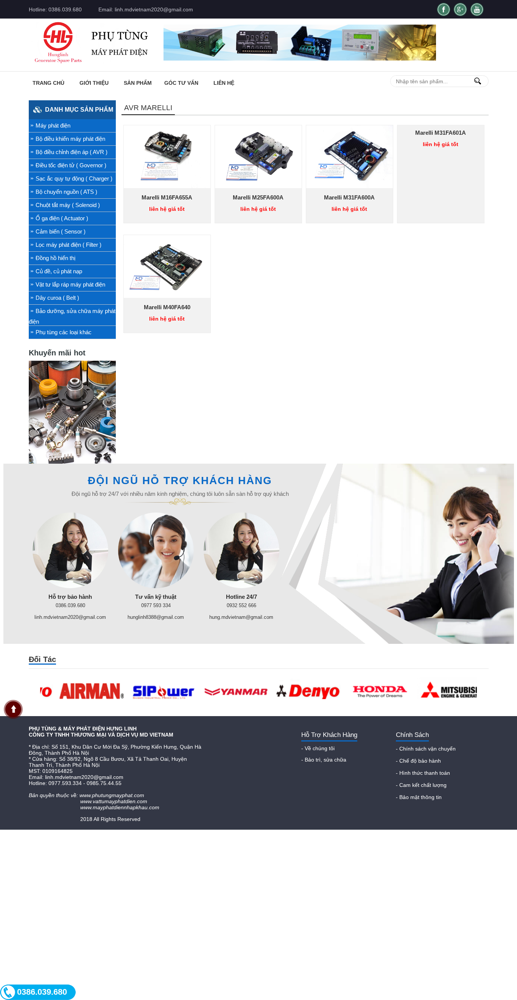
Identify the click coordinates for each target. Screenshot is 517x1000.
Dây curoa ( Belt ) (57, 297)
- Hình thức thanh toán (423, 773)
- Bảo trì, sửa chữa (323, 760)
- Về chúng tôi (318, 748)
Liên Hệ (223, 83)
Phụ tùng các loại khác (64, 332)
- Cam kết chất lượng (421, 785)
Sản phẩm (138, 83)
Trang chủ (48, 83)
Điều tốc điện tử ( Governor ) (71, 165)
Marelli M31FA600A (349, 197)
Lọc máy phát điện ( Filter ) (68, 244)
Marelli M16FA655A (167, 197)
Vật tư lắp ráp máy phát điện (70, 284)
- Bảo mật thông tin (419, 797)
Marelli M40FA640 (167, 307)
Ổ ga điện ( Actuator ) (62, 218)
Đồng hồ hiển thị (55, 258)
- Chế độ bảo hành (418, 761)
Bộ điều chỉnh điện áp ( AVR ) (71, 152)
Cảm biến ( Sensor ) (61, 231)
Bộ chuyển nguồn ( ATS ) (66, 191)
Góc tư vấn (181, 83)
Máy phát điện (53, 125)
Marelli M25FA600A (258, 197)
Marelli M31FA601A (440, 132)
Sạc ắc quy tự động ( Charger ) (74, 178)
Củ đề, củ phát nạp (59, 271)
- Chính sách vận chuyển (426, 749)
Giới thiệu (94, 83)
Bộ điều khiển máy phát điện (70, 139)
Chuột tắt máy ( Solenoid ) (68, 205)
